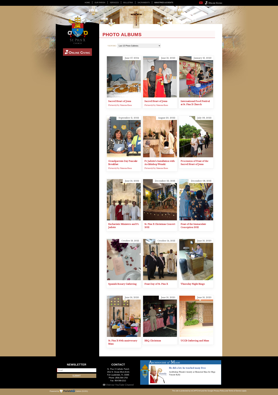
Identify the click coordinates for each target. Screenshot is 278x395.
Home (87, 3)
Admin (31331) (82, 391)
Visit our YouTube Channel (120, 385)
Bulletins (128, 3)
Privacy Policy (219, 391)
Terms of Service (235, 391)
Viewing (112, 46)
